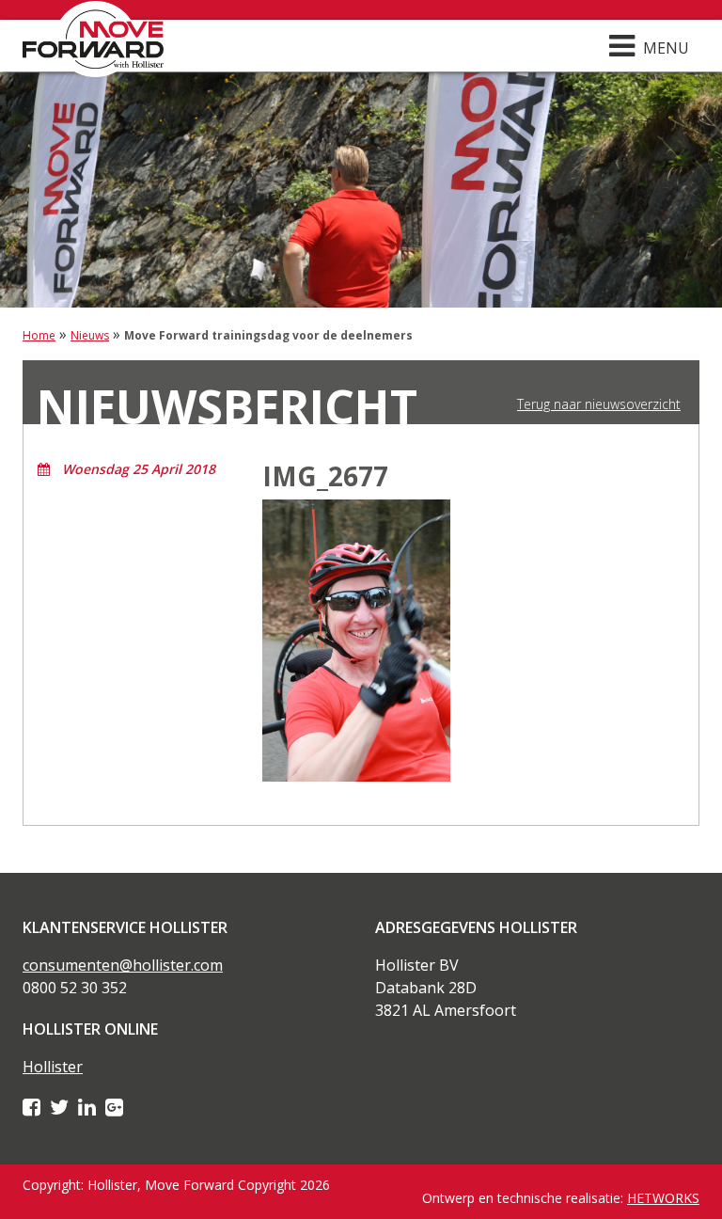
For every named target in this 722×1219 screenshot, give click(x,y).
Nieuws (90, 335)
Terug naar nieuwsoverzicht (599, 404)
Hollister (53, 1066)
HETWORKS (663, 1198)
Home (39, 335)
